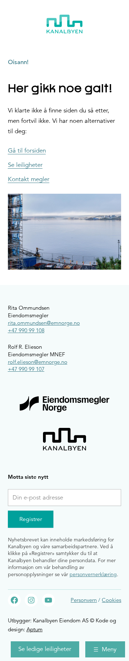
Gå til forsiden (27, 150)
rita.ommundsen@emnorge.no (44, 322)
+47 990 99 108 (26, 330)
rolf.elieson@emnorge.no (37, 361)
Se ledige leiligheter (44, 649)
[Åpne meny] (105, 649)
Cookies (111, 600)
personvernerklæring (93, 574)
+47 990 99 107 (26, 369)
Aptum (35, 629)
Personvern (84, 600)
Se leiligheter (25, 165)
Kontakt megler (28, 179)
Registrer (30, 519)
